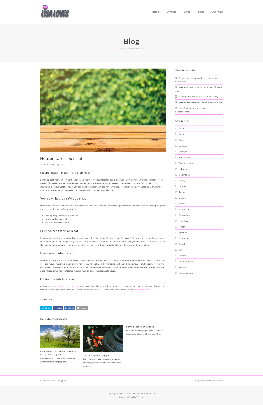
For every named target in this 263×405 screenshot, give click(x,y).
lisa (61, 164)
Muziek (182, 203)
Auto (181, 134)
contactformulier (142, 289)
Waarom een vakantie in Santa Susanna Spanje (201, 102)
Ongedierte (184, 215)
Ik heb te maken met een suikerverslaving (198, 96)
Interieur (183, 186)
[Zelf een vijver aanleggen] (103, 338)
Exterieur (183, 169)
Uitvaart (183, 255)
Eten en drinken (186, 163)
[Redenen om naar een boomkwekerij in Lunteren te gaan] (60, 336)
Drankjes (183, 151)
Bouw (181, 140)
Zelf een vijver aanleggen (96, 355)
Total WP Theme (136, 397)
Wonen (182, 267)
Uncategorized (186, 261)
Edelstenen (184, 157)
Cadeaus (183, 146)
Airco (181, 128)
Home (121, 48)
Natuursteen (185, 209)
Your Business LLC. (125, 393)
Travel (182, 244)
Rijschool (183, 232)
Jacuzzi (182, 192)
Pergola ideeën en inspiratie (141, 326)
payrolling (183, 221)
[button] (46, 308)
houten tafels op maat (68, 286)
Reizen (182, 226)
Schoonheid (184, 238)
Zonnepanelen (186, 273)
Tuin (71, 164)
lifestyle (182, 197)
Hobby (182, 180)
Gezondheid (184, 174)
